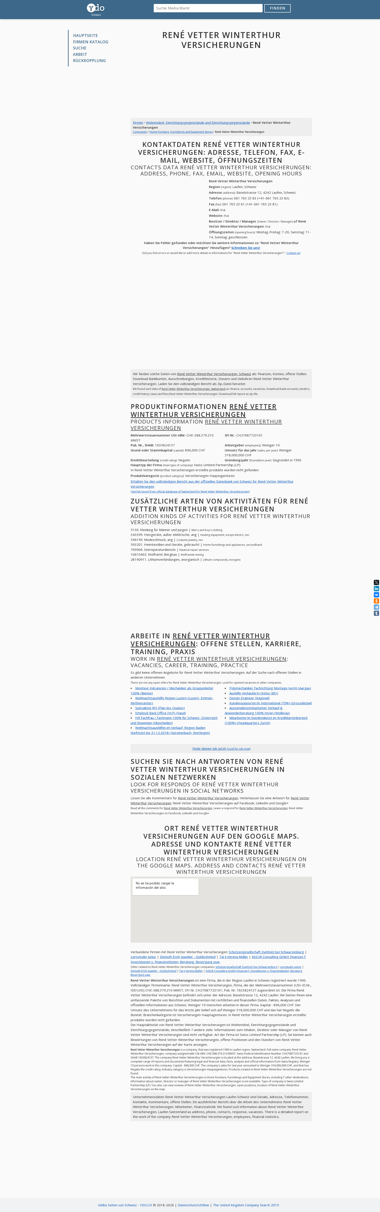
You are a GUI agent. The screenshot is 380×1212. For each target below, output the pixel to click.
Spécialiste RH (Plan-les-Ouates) (160, 708)
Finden (277, 8)
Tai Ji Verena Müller (233, 957)
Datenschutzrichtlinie (193, 1205)
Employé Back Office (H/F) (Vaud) (160, 713)
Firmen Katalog (90, 41)
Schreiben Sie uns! (245, 247)
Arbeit (80, 54)
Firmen (138, 122)
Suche (79, 48)
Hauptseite (85, 35)
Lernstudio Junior (143, 957)
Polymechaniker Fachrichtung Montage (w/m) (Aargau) (270, 688)
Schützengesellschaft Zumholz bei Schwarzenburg (266, 952)
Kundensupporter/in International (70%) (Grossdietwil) (270, 703)
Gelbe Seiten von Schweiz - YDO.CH (125, 1205)
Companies (140, 132)
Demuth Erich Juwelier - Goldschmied (188, 957)
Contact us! (293, 253)
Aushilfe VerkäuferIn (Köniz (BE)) (253, 693)
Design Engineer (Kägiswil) (249, 698)
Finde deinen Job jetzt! (221, 748)
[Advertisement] (96, 137)
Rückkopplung (89, 60)
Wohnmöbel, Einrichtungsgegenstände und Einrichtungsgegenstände (198, 122)
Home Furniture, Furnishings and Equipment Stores (181, 132)
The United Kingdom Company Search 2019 (246, 1205)
